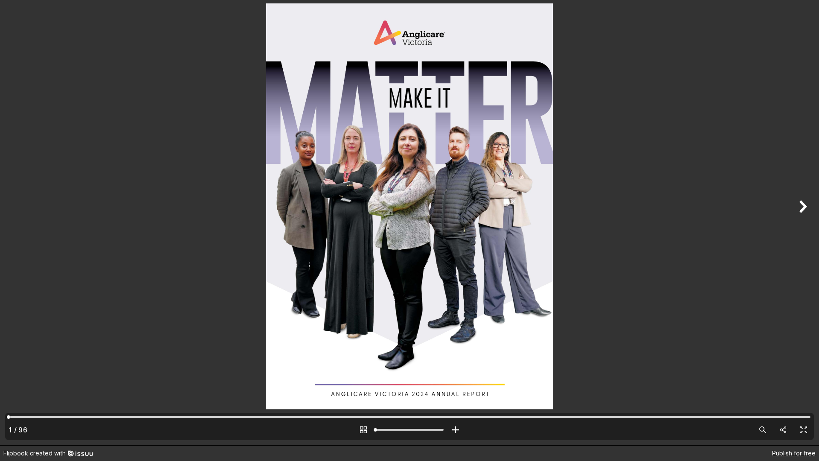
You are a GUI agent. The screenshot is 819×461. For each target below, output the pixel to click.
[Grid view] (363, 429)
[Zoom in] (455, 429)
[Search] (762, 429)
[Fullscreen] (803, 429)
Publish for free (794, 453)
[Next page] (802, 222)
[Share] (783, 429)
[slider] (409, 430)
